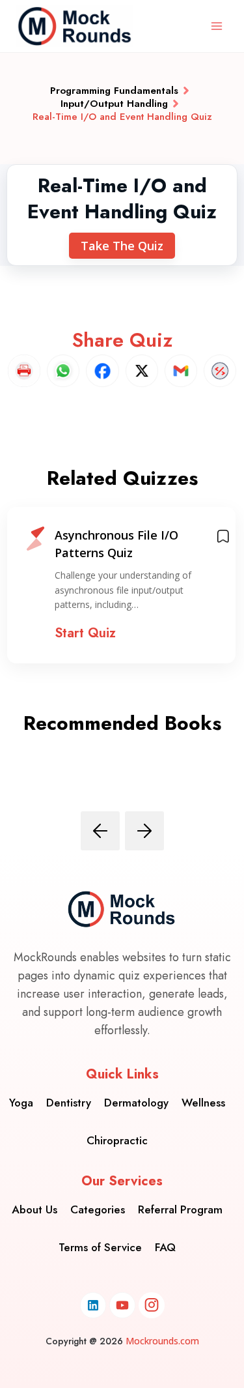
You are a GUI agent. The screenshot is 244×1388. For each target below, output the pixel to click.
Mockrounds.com (162, 1341)
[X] (142, 370)
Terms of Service (100, 1247)
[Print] (24, 370)
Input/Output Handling (114, 103)
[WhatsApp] (63, 370)
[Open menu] (216, 26)
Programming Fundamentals (114, 90)
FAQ (165, 1247)
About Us (34, 1209)
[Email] (181, 370)
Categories (97, 1209)
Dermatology (136, 1102)
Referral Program (180, 1209)
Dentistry (68, 1102)
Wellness (203, 1102)
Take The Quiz (122, 245)
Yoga (21, 1102)
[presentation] (100, 830)
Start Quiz (85, 633)
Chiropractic (117, 1140)
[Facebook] (102, 370)
